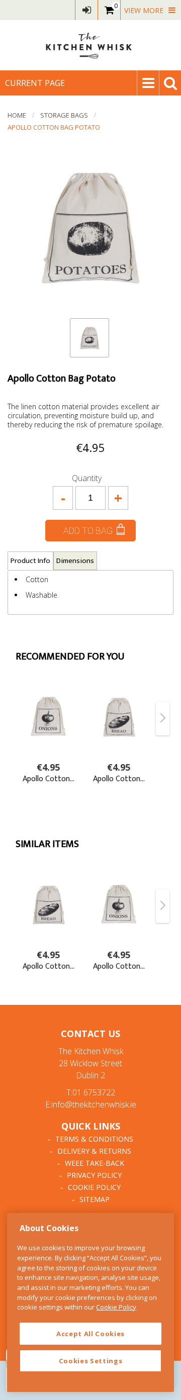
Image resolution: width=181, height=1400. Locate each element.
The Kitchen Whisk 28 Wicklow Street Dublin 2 (90, 1063)
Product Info (30, 560)
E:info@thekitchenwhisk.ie (90, 1104)
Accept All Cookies (90, 1333)
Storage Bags (64, 115)
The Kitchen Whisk (90, 45)
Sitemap (94, 1199)
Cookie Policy (94, 1187)
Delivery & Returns (94, 1151)
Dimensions (75, 560)
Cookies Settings (91, 1360)
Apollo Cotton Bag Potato (54, 127)
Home (17, 115)
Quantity (87, 478)
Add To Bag (88, 530)
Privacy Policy (94, 1175)
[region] (90, 1302)
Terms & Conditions (94, 1139)
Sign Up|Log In (86, 10)
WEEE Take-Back (94, 1163)
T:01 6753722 (90, 1092)
